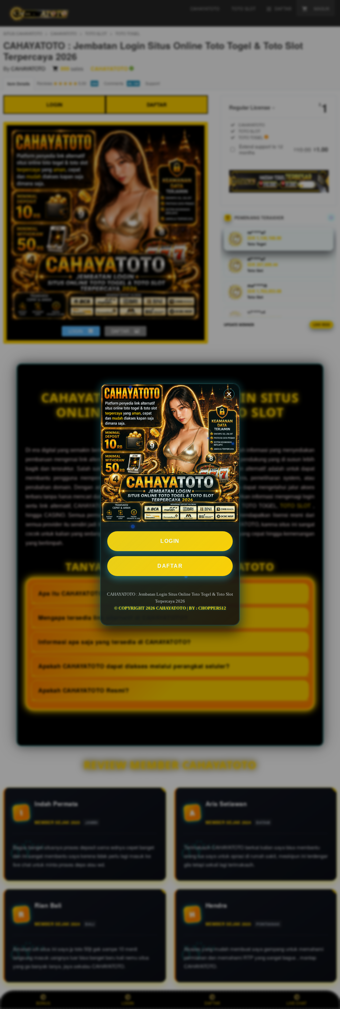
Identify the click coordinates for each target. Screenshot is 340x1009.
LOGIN (170, 541)
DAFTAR (170, 566)
